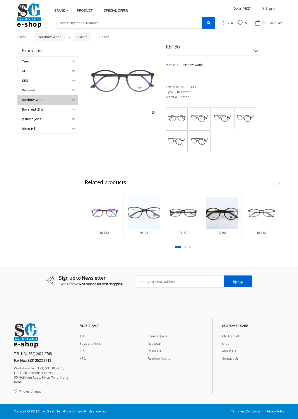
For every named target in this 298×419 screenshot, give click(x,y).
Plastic (82, 37)
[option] (122, 81)
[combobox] (129, 23)
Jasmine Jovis (157, 336)
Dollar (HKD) (242, 8)
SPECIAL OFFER (116, 10)
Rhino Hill (154, 351)
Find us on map (30, 391)
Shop (225, 343)
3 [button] (190, 247)
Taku (83, 336)
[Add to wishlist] (258, 49)
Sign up (238, 281)
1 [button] (178, 247)
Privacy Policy (275, 411)
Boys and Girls (90, 343)
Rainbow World (50, 37)
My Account (230, 336)
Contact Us (230, 358)
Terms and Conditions (245, 411)
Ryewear (154, 343)
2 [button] (185, 247)
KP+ (82, 351)
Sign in (270, 8)
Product (85, 10)
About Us (229, 351)
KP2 (82, 358)
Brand (59, 10)
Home (22, 37)
